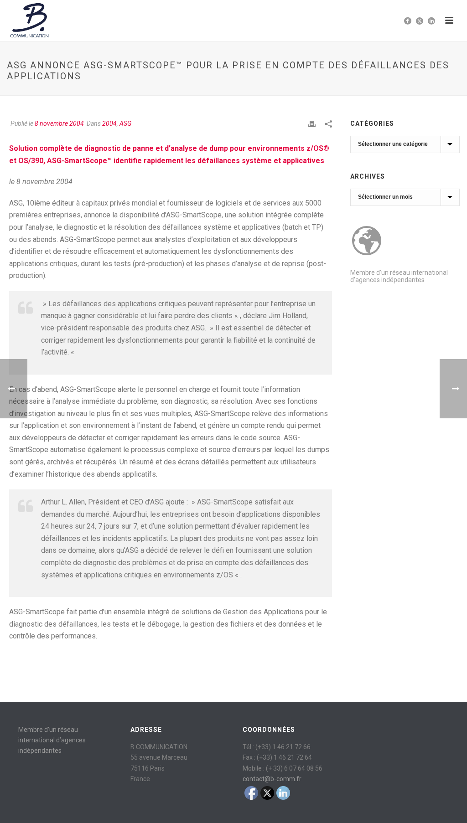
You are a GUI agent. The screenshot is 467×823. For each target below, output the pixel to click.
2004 (109, 123)
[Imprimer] (312, 123)
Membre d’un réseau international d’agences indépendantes (399, 276)
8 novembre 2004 (59, 123)
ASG (125, 123)
